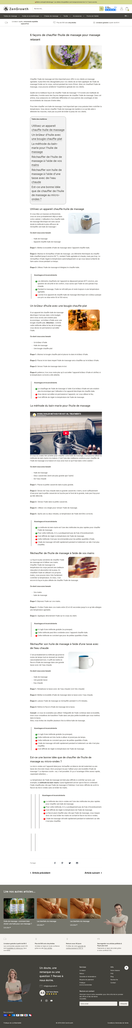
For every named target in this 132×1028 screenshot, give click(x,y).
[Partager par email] (77, 863)
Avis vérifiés (48, 948)
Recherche (114, 979)
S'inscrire (124, 1004)
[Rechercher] (101, 8)
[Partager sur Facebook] (55, 863)
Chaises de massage (51, 16)
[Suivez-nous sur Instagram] (46, 1001)
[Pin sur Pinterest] (62, 863)
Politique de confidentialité (12, 1023)
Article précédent (41, 872)
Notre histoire (115, 970)
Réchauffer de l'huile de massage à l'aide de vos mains (47, 161)
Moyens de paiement (86, 979)
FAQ (111, 973)
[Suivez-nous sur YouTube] (51, 1001)
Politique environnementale (85, 984)
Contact (113, 983)
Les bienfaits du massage (46, 921)
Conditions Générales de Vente (118, 1023)
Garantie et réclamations (87, 976)
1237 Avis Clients (52, 992)
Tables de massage (11, 16)
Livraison (82, 970)
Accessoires (77, 16)
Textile (66, 16)
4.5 (42, 992)
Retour (81, 973)
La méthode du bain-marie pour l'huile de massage (45, 147)
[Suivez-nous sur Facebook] (41, 1001)
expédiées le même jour (15, 948)
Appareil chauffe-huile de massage (47, 242)
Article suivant (92, 872)
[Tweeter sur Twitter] (70, 863)
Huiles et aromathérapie (31, 16)
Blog (112, 976)
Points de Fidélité (93, 16)
